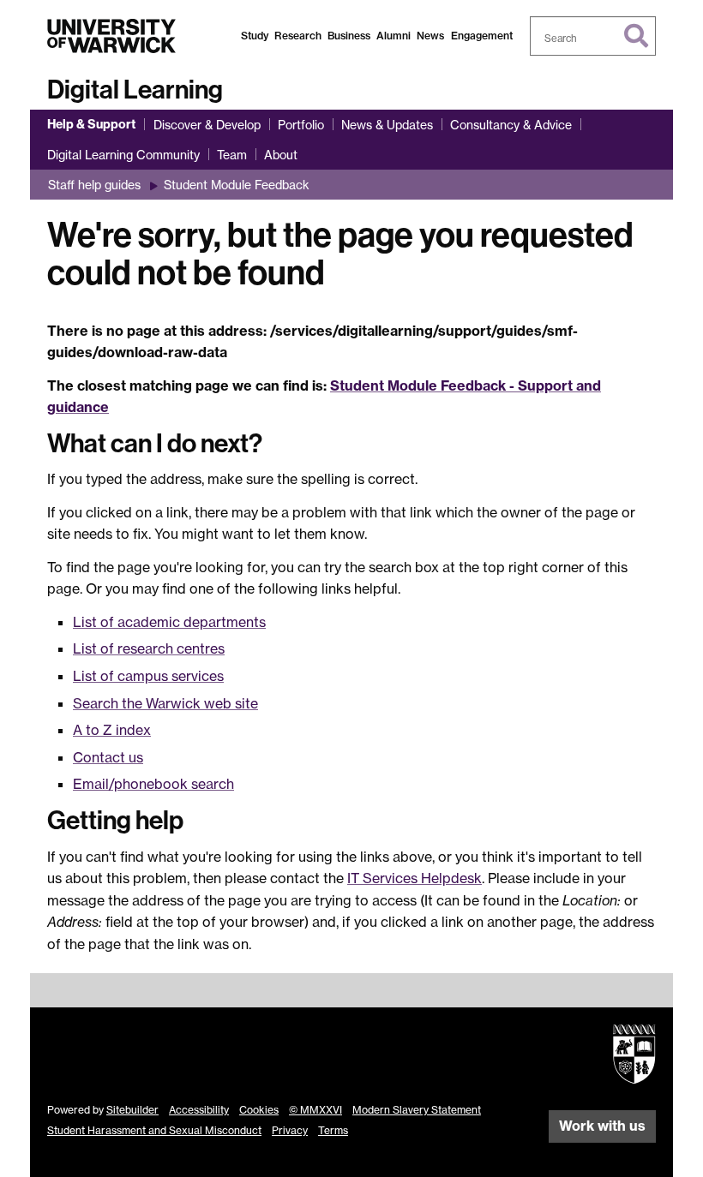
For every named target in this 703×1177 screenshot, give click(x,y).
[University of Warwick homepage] (111, 36)
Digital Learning (135, 90)
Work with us (602, 1125)
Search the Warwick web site (165, 703)
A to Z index (112, 729)
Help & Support (91, 124)
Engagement (482, 35)
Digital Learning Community (123, 154)
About (280, 154)
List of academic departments (169, 621)
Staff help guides (94, 184)
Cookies (259, 1109)
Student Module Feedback (236, 184)
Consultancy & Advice (511, 124)
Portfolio (301, 124)
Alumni (393, 35)
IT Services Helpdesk (414, 878)
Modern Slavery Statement (416, 1109)
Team (232, 154)
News (430, 35)
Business (348, 35)
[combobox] (593, 36)
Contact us (108, 757)
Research (297, 35)
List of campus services (148, 675)
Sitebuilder (132, 1109)
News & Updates (387, 124)
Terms (333, 1130)
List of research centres (149, 648)
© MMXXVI (315, 1109)
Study (254, 35)
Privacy (290, 1130)
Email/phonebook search (153, 783)
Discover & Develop (207, 124)
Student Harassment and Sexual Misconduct (154, 1130)
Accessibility (199, 1109)
